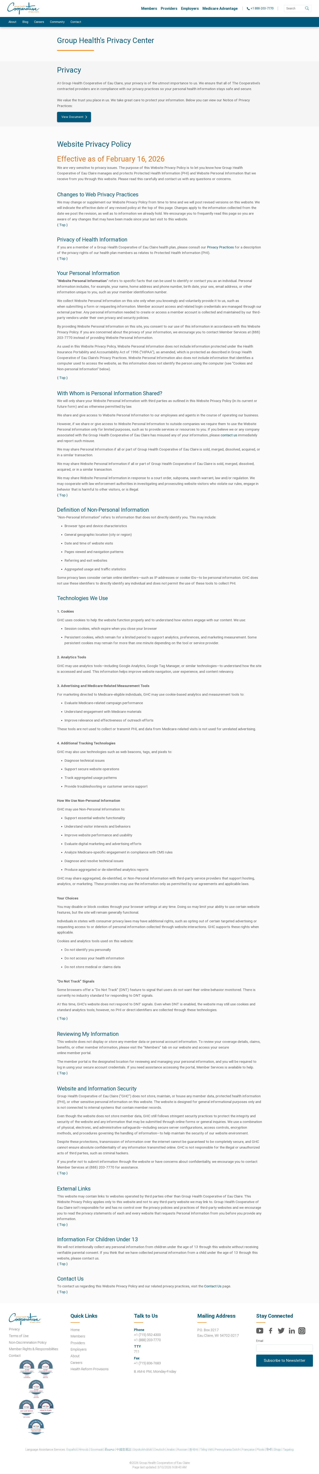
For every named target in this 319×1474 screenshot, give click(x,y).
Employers (190, 8)
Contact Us (213, 1286)
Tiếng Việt (206, 1449)
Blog (25, 22)
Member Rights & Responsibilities (33, 1349)
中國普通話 (123, 1449)
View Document (72, 117)
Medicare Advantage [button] (220, 8)
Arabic (171, 1449)
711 (137, 1351)
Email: (260, 1341)
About (12, 22)
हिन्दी (269, 1449)
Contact (76, 22)
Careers (39, 22)
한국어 (193, 1449)
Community (57, 22)
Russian (182, 1449)
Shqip (277, 1449)
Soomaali (96, 1449)
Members (149, 8)
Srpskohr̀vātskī (142, 1449)
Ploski (260, 1449)
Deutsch (159, 1449)
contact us (229, 435)
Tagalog (288, 1449)
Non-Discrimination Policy (28, 1342)
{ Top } (62, 225)
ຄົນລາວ (109, 1449)
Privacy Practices (220, 247)
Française (248, 1449)
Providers (169, 8)
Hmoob (83, 1449)
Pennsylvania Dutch (227, 1449)
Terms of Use (19, 1336)
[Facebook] (272, 1332)
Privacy (14, 1329)
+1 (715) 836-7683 (147, 1363)
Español (71, 1449)
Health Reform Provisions (90, 1369)
